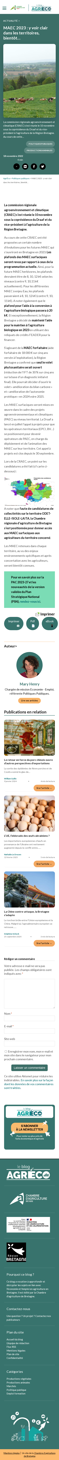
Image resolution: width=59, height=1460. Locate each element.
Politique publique (16, 1389)
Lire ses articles (29, 700)
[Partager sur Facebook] (34, 166)
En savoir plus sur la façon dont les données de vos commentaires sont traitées (28, 1084)
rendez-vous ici (30, 601)
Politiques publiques (40, 144)
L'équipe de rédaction (18, 1343)
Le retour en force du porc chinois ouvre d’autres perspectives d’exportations (28, 761)
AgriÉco (6, 178)
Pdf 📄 (32, 623)
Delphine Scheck (11, 934)
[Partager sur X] (42, 166)
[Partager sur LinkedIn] (25, 166)
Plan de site (13, 1354)
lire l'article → (44, 788)
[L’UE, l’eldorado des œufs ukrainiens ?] (29, 814)
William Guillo (10, 778)
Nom (8, 1013)
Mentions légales (16, 1350)
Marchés (11, 1386)
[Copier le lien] (16, 166)
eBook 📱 (50, 623)
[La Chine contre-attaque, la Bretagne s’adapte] (29, 889)
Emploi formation (16, 1393)
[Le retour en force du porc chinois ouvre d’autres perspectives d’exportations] (29, 738)
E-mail (9, 1026)
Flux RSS (11, 1346)
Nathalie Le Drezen (12, 854)
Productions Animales (39, 150)
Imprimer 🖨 (14, 623)
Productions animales (18, 1382)
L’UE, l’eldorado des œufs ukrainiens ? (27, 835)
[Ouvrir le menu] (4, 8)
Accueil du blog (15, 1339)
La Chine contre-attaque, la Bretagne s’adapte (26, 913)
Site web (9, 1039)
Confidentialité (15, 1357)
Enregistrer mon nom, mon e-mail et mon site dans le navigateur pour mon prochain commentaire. (28, 1055)
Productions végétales (19, 1378)
